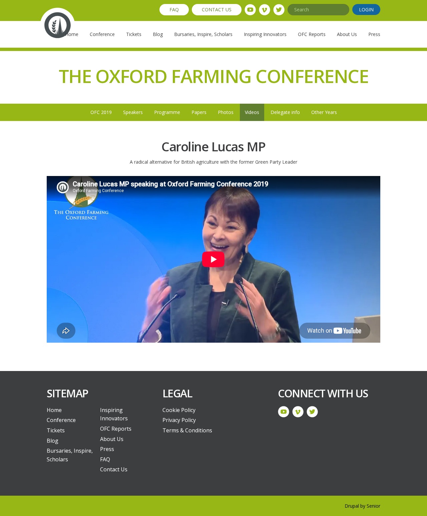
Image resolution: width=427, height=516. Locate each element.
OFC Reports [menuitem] (312, 34)
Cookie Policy (178, 410)
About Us (111, 439)
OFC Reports (115, 428)
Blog (52, 440)
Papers (198, 112)
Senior (373, 506)
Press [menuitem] (374, 34)
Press (107, 449)
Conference (61, 420)
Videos (252, 112)
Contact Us (217, 9)
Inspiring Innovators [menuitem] (265, 34)
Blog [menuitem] (158, 34)
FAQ (174, 9)
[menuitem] (71, 410)
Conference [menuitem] (102, 34)
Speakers (133, 112)
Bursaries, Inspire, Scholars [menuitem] (203, 34)
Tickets (56, 430)
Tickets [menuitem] (133, 34)
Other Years (324, 112)
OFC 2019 (101, 112)
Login (366, 9)
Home (54, 410)
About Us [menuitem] (347, 34)
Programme (167, 112)
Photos (226, 112)
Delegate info (285, 112)
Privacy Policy (179, 420)
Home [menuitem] (71, 34)
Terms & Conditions (187, 430)
